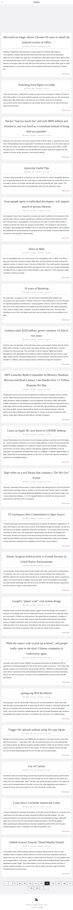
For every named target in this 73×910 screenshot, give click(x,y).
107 (70, 883)
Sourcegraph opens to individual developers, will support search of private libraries (36, 204)
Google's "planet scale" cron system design (36, 601)
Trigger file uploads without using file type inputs (36, 729)
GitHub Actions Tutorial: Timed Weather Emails (36, 842)
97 (15, 883)
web (31, 733)
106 (64, 883)
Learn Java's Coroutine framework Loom (36, 802)
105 (58, 883)
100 (29, 883)
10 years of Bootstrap (36, 288)
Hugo (35, 905)
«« (6, 883)
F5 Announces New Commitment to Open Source (36, 514)
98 (20, 883)
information (33, 46)
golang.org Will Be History (36, 693)
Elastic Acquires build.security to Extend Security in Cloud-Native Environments (36, 559)
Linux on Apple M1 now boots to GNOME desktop (36, 430)
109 (36, 888)
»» (46, 888)
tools (31, 770)
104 (53, 883)
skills (33, 89)
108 (31, 888)
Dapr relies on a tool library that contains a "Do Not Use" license (36, 475)
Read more (66, 74)
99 (24, 883)
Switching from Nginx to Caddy (36, 84)
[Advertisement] (36, 17)
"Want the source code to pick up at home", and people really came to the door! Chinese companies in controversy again (36, 648)
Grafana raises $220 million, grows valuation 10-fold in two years (36, 333)
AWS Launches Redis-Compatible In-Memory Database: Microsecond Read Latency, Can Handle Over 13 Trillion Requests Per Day (36, 380)
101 (35, 883)
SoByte (36, 2)
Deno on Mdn (36, 249)
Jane (46, 905)
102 (41, 883)
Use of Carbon (36, 766)
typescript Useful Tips (36, 168)
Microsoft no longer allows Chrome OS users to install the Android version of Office (36, 40)
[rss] (36, 899)
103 (47, 883)
